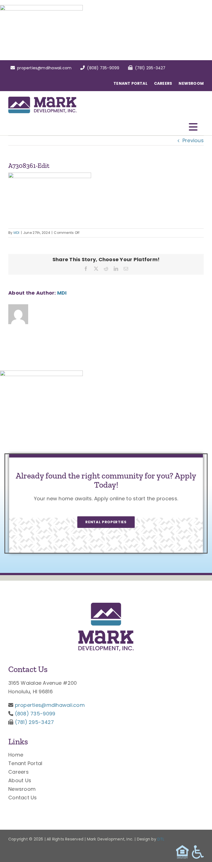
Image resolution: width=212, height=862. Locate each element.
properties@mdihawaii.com (50, 705)
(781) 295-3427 (34, 722)
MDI (17, 232)
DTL (161, 839)
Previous (193, 140)
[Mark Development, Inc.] (106, 605)
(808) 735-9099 (35, 713)
